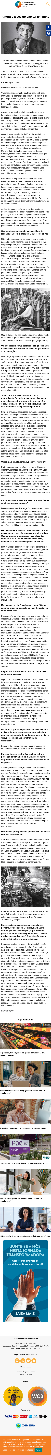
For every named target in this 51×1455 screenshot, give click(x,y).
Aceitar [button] (38, 1450)
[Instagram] (22, 1360)
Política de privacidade (25, 1372)
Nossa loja (25, 1410)
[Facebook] (33, 1360)
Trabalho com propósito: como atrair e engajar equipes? (24, 1128)
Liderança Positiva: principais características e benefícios (25, 1236)
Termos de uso (25, 1374)
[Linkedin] (17, 1360)
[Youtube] (28, 1360)
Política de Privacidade (12, 1447)
